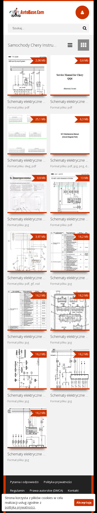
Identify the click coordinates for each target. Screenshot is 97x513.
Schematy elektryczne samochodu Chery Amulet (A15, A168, (27, 277)
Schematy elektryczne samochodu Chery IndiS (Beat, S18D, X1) (27, 219)
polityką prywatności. (20, 507)
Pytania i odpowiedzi (24, 482)
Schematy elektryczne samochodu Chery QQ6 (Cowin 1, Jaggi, (70, 101)
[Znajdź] (84, 28)
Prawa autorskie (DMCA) (46, 490)
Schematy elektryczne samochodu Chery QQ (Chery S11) (27, 160)
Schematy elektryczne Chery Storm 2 (27, 336)
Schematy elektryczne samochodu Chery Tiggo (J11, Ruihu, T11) (27, 101)
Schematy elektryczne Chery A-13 (27, 454)
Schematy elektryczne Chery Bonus (70, 395)
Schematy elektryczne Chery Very (70, 277)
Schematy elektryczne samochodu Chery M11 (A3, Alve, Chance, (70, 160)
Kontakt (73, 490)
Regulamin (17, 490)
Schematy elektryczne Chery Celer (27, 395)
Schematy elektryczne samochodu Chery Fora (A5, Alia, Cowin (70, 219)
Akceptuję (83, 502)
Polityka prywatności (58, 482)
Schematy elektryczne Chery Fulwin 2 (70, 336)
